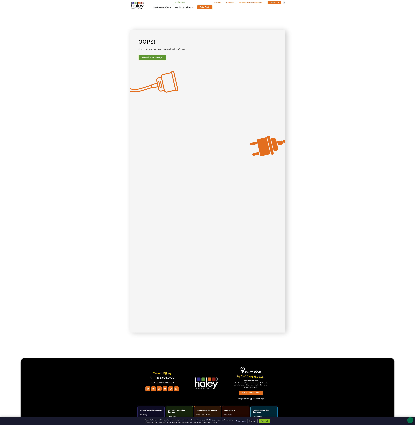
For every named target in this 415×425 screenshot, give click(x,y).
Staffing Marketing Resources (250, 3)
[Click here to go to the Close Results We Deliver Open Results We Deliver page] (193, 7)
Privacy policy (241, 421)
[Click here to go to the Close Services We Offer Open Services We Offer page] (170, 7)
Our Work (217, 3)
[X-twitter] (159, 388)
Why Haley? (230, 3)
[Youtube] (165, 388)
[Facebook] (147, 388)
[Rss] (176, 388)
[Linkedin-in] (153, 388)
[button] (284, 3)
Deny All (252, 421)
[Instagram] (170, 388)
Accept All (264, 421)
